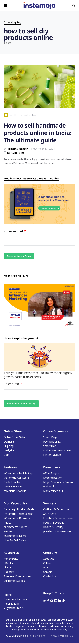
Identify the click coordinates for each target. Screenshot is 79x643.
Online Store (13, 431)
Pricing (8, 594)
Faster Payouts (52, 455)
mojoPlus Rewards (15, 491)
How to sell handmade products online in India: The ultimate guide (37, 132)
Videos (8, 567)
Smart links (49, 446)
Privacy (53, 635)
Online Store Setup (15, 437)
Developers (51, 467)
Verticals (49, 503)
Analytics (9, 450)
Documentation (52, 477)
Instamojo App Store (16, 477)
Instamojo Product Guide (19, 509)
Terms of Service (38, 635)
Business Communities (17, 576)
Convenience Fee (14, 486)
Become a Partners (15, 599)
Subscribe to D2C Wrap (21, 403)
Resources (11, 553)
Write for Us (66, 635)
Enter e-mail (15, 231)
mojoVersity (11, 558)
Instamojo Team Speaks (18, 513)
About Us (48, 558)
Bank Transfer (12, 482)
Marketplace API (53, 491)
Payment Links (52, 441)
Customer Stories (14, 580)
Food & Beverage (53, 522)
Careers (47, 572)
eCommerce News (15, 536)
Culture (47, 563)
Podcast (9, 572)
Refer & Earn (11, 603)
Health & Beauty (53, 527)
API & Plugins (51, 473)
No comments (15, 152)
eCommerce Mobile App (18, 473)
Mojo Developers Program (59, 482)
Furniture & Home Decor (58, 518)
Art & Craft (49, 513)
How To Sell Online (15, 540)
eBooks (8, 563)
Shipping (9, 446)
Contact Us (50, 576)
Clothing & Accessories (57, 509)
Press (46, 567)
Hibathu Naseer (18, 148)
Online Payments (55, 431)
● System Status (14, 608)
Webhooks (49, 486)
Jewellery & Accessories (57, 531)
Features (10, 467)
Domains (9, 441)
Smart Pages (51, 437)
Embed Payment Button (57, 450)
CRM (6, 455)
